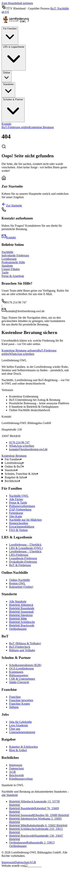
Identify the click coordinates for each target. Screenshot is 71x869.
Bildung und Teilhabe (22, 650)
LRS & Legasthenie (13, 46)
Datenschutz (16, 768)
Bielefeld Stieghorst (21, 615)
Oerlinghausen (18, 628)
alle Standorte (10, 795)
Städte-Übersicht (19, 682)
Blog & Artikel (18, 750)
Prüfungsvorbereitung (22, 506)
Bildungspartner (18, 675)
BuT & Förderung (20, 565)
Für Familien (10, 28)
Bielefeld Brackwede (21, 625)
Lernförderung (14, 463)
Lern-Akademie (18, 725)
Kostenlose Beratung (41, 127)
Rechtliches (12, 481)
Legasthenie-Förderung (23, 558)
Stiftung (14, 707)
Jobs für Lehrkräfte (20, 721)
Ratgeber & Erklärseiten (23, 746)
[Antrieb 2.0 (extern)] (33, 865)
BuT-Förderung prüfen (15, 127)
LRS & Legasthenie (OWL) (26, 548)
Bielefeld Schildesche (22, 622)
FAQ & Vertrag (18, 530)
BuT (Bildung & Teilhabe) (25, 643)
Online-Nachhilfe (19, 580)
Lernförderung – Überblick (25, 544)
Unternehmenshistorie (22, 732)
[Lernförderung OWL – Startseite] (17, 24)
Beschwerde (16, 775)
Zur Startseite (14, 205)
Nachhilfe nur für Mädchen (25, 519)
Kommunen (16, 672)
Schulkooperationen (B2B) (25, 665)
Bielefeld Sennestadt (21, 611)
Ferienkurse (16, 512)
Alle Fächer (16, 499)
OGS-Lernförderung (21, 668)
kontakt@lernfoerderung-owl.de (28, 449)
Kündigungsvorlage (21, 778)
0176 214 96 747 (19, 442)
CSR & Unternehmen (22, 678)
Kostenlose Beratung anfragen (20, 350)
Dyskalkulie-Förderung (23, 561)
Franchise (15, 696)
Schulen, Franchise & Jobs (21, 473)
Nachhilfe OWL (19, 495)
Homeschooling (18, 523)
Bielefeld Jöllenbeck (21, 604)
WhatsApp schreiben (21, 353)
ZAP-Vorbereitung (20, 509)
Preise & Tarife (18, 502)
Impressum (15, 765)
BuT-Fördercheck (19, 646)
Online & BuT (14, 466)
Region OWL (17, 583)
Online (6, 72)
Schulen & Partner (13, 99)
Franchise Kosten (19, 703)
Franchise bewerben (21, 700)
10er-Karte (15, 516)
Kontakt (6, 123)
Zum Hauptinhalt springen (17, 3)
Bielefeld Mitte (18, 618)
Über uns (14, 728)
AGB (12, 771)
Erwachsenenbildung (21, 526)
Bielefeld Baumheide (21, 608)
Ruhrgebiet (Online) (21, 586)
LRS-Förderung (18, 554)
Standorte (8, 84)
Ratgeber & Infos (16, 477)
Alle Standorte (17, 601)
